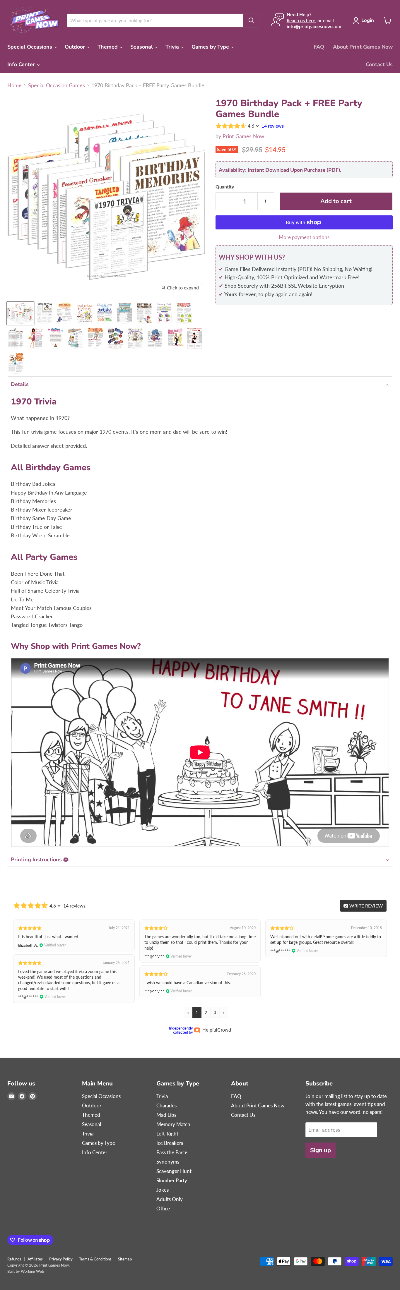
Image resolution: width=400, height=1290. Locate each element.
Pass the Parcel (172, 1152)
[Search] (251, 20)
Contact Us (379, 64)
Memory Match (173, 1124)
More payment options (304, 237)
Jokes (162, 1190)
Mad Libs (166, 1115)
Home (14, 85)
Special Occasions (30, 46)
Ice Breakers (169, 1143)
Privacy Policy (61, 1259)
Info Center (21, 64)
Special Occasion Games (56, 85)
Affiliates (35, 1259)
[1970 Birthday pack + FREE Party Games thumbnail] (20, 313)
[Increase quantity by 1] (266, 201)
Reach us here (301, 20)
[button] (200, 384)
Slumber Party (171, 1180)
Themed (108, 46)
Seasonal (142, 46)
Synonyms (167, 1162)
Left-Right (167, 1134)
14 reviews (272, 125)
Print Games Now (243, 136)
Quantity (225, 186)
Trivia (172, 46)
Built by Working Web (25, 1271)
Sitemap (125, 1259)
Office (163, 1208)
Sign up (320, 1150)
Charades (166, 1105)
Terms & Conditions (95, 1259)
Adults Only (169, 1199)
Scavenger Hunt (174, 1171)
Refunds (14, 1259)
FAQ (319, 46)
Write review (365, 905)
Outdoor (75, 46)
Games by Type (211, 46)
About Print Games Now (363, 46)
